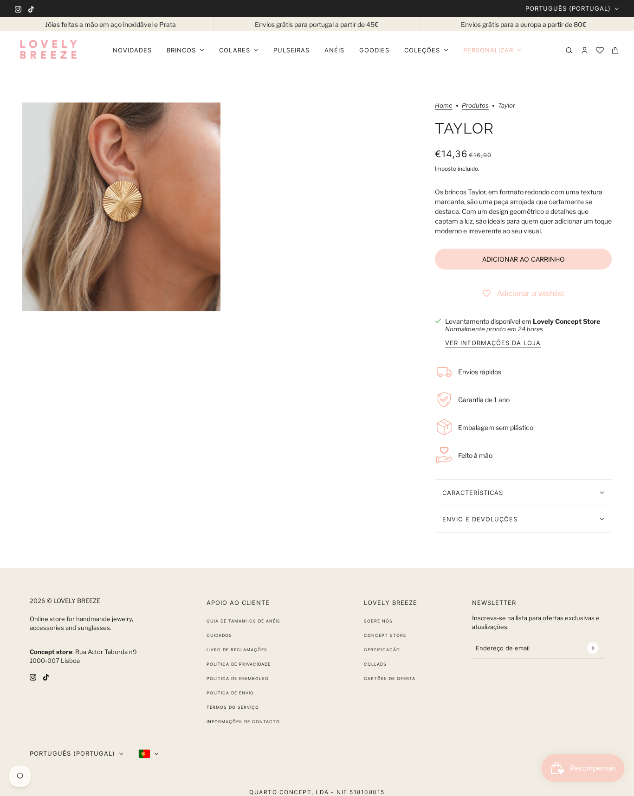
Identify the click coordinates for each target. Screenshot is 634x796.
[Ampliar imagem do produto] (121, 207)
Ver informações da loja (493, 343)
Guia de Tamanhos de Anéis (243, 620)
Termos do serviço (233, 707)
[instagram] (18, 8)
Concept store (385, 635)
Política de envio (230, 692)
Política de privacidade (239, 664)
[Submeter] (592, 648)
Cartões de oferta (389, 678)
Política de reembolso (238, 678)
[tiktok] (31, 8)
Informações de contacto (243, 721)
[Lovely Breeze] (48, 50)
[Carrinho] (615, 50)
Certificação (382, 649)
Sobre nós (378, 620)
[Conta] (585, 50)
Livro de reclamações (237, 649)
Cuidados (219, 635)
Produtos (475, 106)
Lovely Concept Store (566, 321)
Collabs (375, 664)
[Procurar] (569, 50)
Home (444, 106)
